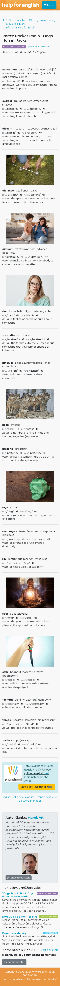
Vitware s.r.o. (39, 971)
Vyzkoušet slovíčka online (19, 797)
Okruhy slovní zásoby (42, 20)
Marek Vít (36, 817)
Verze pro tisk (49, 949)
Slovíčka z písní (15, 23)
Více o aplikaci (36, 786)
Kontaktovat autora (19, 877)
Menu (50, 5)
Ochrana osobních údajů (42, 979)
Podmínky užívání (13, 979)
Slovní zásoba (16, 20)
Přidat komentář (14, 962)
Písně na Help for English (21, 27)
